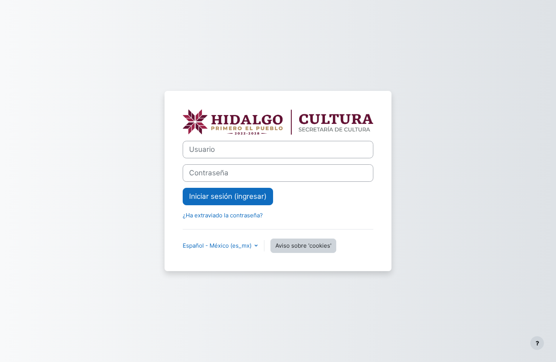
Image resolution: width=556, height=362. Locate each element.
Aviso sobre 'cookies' (303, 245)
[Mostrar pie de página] (537, 343)
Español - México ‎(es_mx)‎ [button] (218, 245)
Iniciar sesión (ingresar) (228, 196)
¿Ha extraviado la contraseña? (223, 215)
